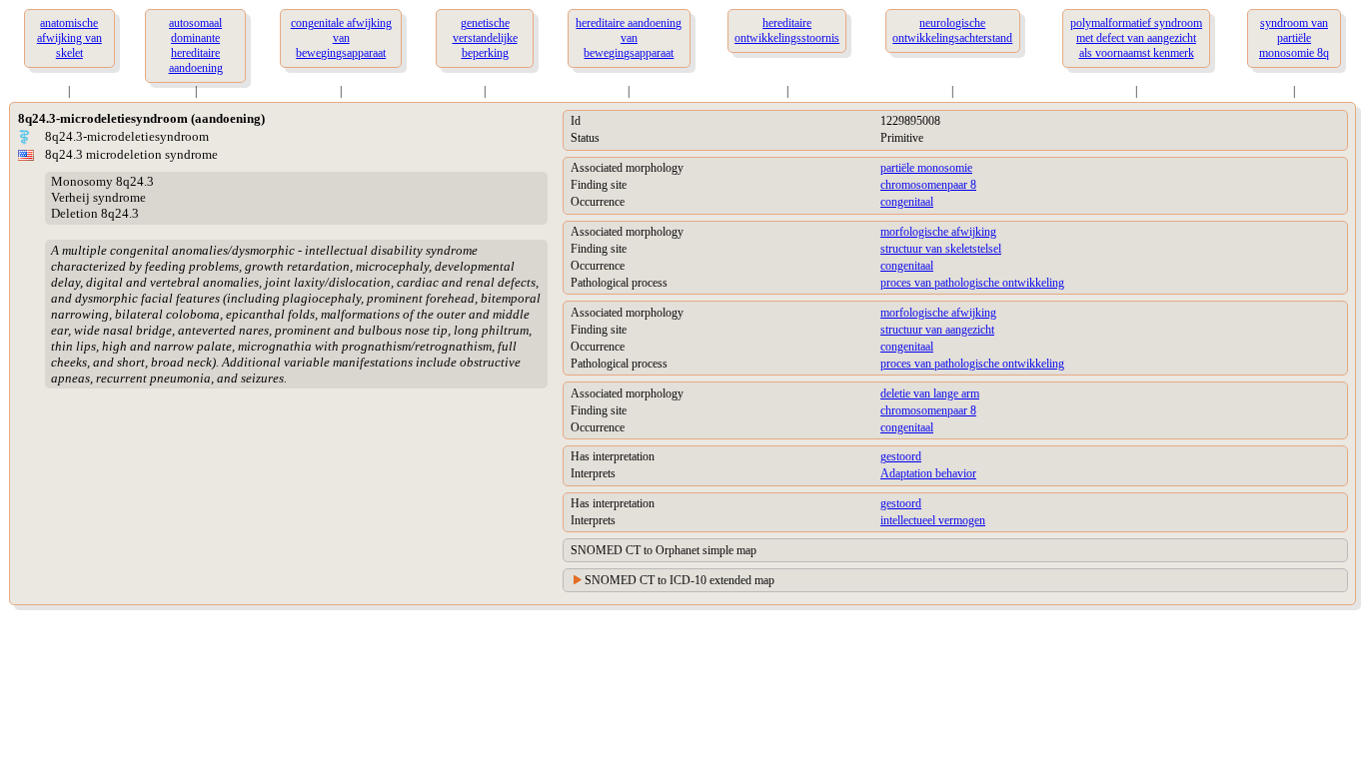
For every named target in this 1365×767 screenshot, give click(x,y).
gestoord (900, 456)
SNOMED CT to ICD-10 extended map (679, 580)
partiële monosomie (926, 168)
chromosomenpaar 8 (928, 185)
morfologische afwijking (938, 232)
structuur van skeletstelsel (940, 249)
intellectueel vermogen (932, 520)
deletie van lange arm (929, 393)
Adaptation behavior (928, 473)
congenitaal (906, 202)
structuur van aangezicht (937, 330)
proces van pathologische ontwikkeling (972, 283)
